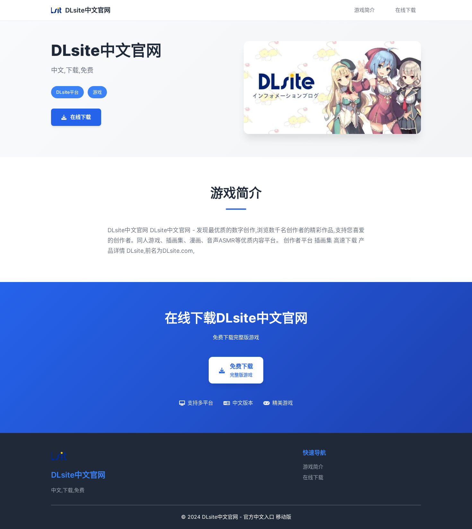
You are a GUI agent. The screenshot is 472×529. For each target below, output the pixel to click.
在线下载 (405, 10)
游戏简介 (364, 10)
